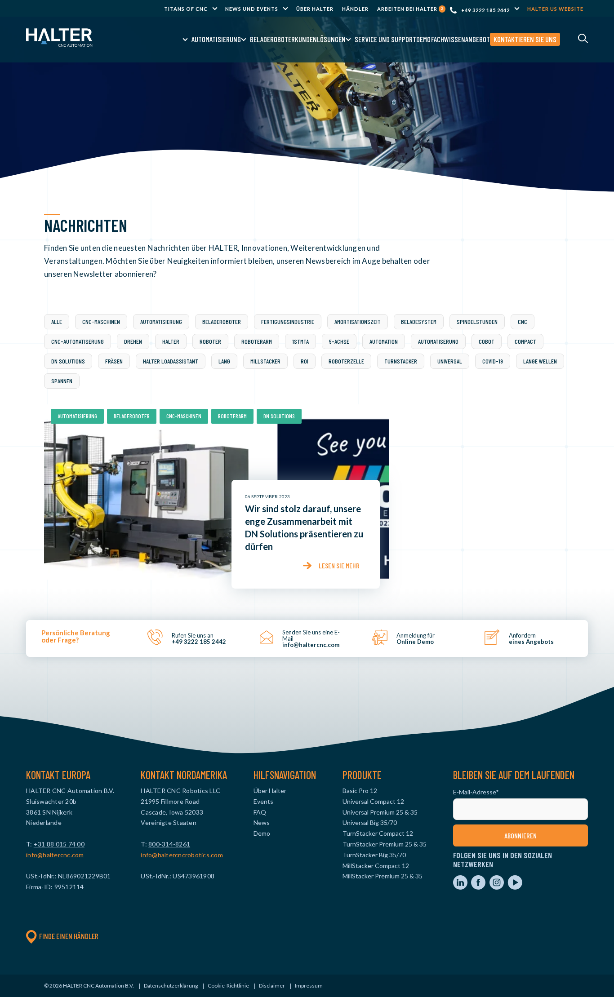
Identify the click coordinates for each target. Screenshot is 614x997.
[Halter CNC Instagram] (497, 887)
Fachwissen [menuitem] (448, 39)
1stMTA (300, 341)
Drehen (133, 341)
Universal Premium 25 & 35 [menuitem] (380, 812)
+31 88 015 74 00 (59, 844)
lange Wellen (540, 361)
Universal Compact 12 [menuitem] (373, 801)
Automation (383, 341)
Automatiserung (438, 341)
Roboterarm (256, 341)
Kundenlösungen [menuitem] (320, 39)
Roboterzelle (346, 361)
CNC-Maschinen (101, 321)
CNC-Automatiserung (77, 341)
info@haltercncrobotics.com (182, 855)
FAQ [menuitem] (260, 812)
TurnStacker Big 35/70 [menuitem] (374, 855)
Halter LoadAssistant (170, 361)
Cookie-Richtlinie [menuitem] (228, 985)
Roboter (210, 341)
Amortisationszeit (357, 321)
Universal (449, 361)
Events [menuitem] (263, 801)
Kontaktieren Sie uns (525, 39)
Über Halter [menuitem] (315, 9)
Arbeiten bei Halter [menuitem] (410, 9)
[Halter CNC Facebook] (479, 887)
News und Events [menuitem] (251, 9)
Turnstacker (400, 361)
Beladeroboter (221, 321)
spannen (61, 381)
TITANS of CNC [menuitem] (186, 9)
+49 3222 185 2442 (485, 10)
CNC (522, 321)
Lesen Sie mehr (339, 565)
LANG (224, 361)
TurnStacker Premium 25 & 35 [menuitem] (385, 844)
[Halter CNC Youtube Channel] (514, 887)
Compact (525, 341)
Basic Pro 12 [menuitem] (360, 790)
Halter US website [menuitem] (555, 9)
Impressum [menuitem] (309, 985)
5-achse (339, 341)
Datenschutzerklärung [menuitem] (171, 985)
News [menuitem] (262, 822)
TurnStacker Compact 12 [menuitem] (378, 833)
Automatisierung (161, 321)
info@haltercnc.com (55, 855)
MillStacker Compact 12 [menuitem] (376, 865)
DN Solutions (68, 361)
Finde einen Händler (68, 935)
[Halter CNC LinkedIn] (461, 887)
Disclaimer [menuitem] (272, 985)
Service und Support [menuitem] (385, 39)
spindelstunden (477, 321)
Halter (170, 341)
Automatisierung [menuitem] (216, 39)
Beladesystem (418, 321)
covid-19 (492, 361)
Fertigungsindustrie (287, 321)
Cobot (486, 341)
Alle (56, 321)
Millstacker (265, 361)
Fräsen (114, 361)
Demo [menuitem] (423, 39)
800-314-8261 (169, 844)
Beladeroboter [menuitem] (272, 39)
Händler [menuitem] (355, 9)
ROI (304, 361)
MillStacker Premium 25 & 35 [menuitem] (383, 876)
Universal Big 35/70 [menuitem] (370, 822)
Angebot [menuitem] (477, 39)
